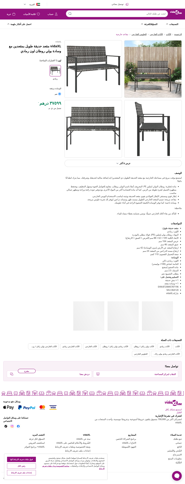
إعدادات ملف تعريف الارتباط (77, 450)
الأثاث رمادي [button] (165, 346)
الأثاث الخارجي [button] (91, 346)
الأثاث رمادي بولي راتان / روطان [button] (115, 346)
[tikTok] (5, 426)
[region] (55, 467)
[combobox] (117, 13)
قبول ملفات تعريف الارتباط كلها (21, 459)
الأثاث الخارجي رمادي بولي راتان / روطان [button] (165, 354)
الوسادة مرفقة (55, 88)
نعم (58, 94)
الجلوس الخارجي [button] (140, 354)
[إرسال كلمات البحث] (70, 13)
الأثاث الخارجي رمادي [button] (70, 346)
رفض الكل (21, 466)
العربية (32, 4)
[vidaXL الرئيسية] (176, 12)
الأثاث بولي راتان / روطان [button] (144, 346)
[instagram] (12, 426)
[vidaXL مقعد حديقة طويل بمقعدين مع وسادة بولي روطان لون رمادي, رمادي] (93, 69)
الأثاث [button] (177, 346)
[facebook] (18, 426)
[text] (49, 103)
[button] (55, 74)
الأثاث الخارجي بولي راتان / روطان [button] (43, 346)
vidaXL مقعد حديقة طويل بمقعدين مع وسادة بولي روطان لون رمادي (35, 48)
